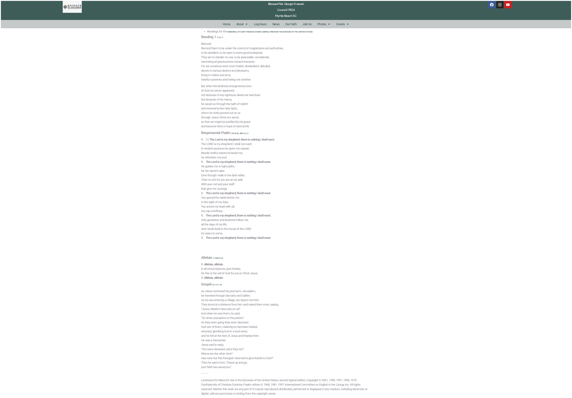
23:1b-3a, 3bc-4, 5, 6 (239, 133)
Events (340, 24)
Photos (321, 24)
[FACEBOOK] (491, 4)
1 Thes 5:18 (218, 258)
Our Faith (291, 24)
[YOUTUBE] (508, 4)
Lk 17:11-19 (217, 285)
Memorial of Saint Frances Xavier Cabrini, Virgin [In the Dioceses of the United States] (270, 32)
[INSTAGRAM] (500, 4)
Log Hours (260, 24)
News (275, 24)
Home (226, 24)
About (240, 24)
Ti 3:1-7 (220, 37)
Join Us (307, 24)
